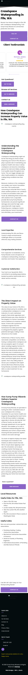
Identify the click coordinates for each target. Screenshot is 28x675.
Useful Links (6, 521)
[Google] (2, 649)
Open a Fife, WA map (10, 501)
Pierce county (21, 514)
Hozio (20, 670)
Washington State (9, 516)
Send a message (9, 104)
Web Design (9, 670)
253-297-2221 (20, 470)
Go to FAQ (7, 84)
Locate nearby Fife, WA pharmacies (15, 508)
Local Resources (8, 493)
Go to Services (9, 94)
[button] (26, 3)
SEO (16, 670)
